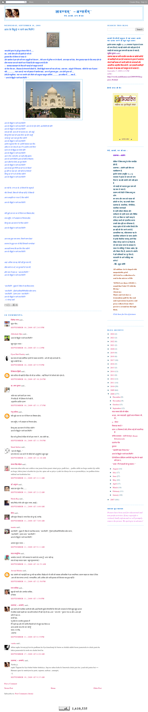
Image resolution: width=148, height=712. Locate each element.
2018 (112, 356)
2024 (112, 334)
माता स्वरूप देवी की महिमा (120, 411)
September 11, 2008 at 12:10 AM (28, 457)
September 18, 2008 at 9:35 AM (28, 677)
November (117, 400)
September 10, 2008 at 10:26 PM (28, 379)
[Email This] (5, 304)
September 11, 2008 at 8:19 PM (28, 637)
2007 (112, 499)
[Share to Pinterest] (16, 304)
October (116, 404)
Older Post (98, 688)
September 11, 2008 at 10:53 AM (28, 564)
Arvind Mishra (16, 570)
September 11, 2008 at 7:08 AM (28, 520)
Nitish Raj (15, 498)
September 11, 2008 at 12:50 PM (28, 581)
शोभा (12, 513)
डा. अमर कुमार (16, 385)
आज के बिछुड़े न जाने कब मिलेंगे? (122, 453)
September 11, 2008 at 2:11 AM (28, 478)
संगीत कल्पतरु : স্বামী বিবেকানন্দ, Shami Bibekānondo (125, 437)
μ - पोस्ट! (115, 422)
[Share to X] (11, 304)
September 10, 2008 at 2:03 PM (28, 327)
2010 (112, 386)
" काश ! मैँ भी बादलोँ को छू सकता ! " (124, 464)
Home (53, 688)
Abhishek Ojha (17, 334)
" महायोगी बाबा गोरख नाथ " (121, 450)
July (114, 472)
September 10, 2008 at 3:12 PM (28, 347)
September (117, 408)
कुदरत (114, 446)
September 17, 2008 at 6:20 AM (28, 654)
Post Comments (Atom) (24, 693)
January (116, 495)
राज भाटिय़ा (14, 588)
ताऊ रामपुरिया (15, 553)
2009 (112, 390)
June (115, 476)
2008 (112, 394)
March (115, 487)
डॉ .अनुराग (14, 484)
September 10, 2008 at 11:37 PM (28, 405)
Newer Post (8, 688)
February (116, 491)
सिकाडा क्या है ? (117, 425)
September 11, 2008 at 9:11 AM (28, 547)
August (116, 468)
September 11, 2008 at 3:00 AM (28, 506)
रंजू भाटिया (14, 412)
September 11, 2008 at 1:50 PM (28, 598)
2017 (112, 360)
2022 (112, 341)
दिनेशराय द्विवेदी (16, 371)
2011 (112, 382)
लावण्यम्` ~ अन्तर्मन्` (17, 605)
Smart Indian (16, 447)
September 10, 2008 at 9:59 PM (28, 365)
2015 (112, 367)
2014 (112, 371)
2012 (112, 379)
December (117, 397)
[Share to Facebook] (13, 304)
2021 (112, 345)
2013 (112, 375)
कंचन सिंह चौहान (16, 464)
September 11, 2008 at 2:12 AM (28, 492)
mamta (13, 527)
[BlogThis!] (8, 304)
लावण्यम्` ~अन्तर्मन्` (74, 12)
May (115, 480)
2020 (112, 349)
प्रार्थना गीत (116, 442)
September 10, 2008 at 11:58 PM (28, 440)
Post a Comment (10, 683)
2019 (112, 352)
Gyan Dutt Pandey (18, 354)
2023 (112, 337)
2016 (112, 364)
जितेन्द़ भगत (15, 319)
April (115, 483)
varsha (13, 643)
